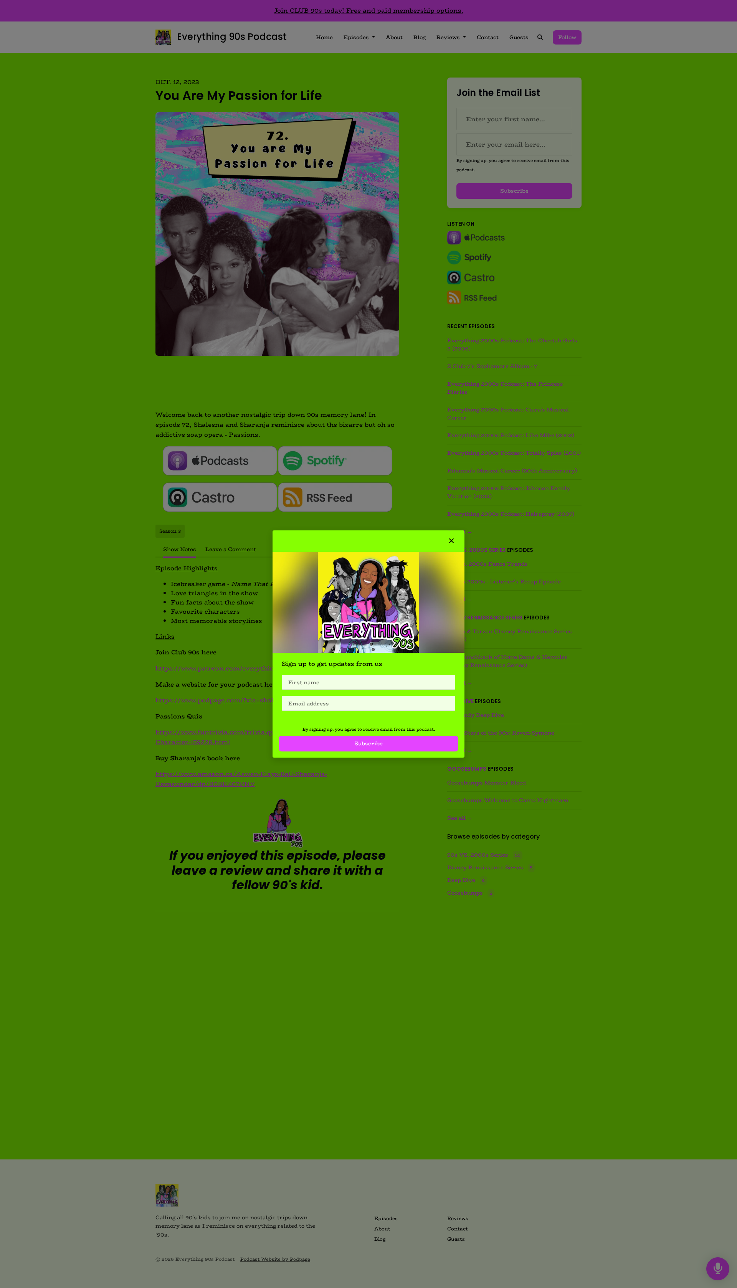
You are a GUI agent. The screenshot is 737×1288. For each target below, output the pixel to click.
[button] (451, 541)
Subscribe (368, 743)
